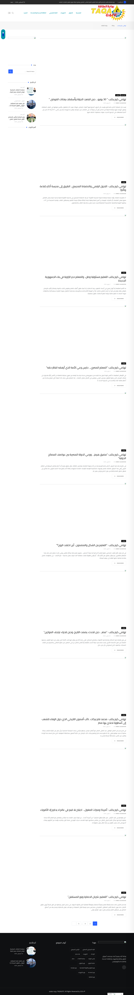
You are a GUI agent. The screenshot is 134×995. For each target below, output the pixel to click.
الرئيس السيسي (75, 949)
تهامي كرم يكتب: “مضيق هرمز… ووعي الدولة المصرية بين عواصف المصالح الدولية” (87, 456)
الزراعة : (93, 954)
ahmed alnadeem (121, 103)
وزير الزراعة (74, 967)
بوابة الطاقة (53, 991)
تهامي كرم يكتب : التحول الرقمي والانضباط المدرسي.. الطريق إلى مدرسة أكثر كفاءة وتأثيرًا (83, 188)
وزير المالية (92, 977)
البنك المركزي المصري (88, 949)
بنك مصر (77, 954)
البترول (71, 13)
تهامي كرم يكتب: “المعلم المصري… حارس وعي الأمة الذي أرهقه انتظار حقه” (86, 367)
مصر (73, 958)
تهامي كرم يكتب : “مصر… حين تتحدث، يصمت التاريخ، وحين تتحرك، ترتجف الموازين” (85, 632)
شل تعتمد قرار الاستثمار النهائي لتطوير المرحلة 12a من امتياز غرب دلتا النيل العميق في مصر (17, 106)
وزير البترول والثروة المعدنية (87, 967)
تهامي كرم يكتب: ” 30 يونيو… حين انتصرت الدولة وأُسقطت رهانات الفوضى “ (87, 99)
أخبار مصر (23, 87)
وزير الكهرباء (81, 972)
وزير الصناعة (91, 972)
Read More (120, 117)
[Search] (13, 12)
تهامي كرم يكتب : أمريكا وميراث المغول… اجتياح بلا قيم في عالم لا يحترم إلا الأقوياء (83, 809)
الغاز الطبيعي (53, 13)
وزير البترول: (82, 963)
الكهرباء (63, 13)
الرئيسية (78, 13)
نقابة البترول (91, 963)
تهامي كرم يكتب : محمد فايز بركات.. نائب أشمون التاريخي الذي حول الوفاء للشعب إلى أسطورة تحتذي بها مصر (84, 721)
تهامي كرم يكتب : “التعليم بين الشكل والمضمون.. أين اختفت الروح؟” (91, 545)
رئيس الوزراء (91, 958)
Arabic (110, 994)
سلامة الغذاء (81, 958)
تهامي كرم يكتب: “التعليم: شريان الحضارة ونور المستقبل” (97, 896)
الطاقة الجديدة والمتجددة (38, 13)
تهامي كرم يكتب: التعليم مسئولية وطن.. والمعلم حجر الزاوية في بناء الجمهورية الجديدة (85, 278)
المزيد (25, 13)
